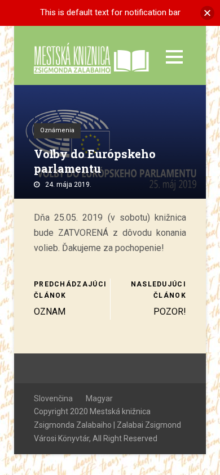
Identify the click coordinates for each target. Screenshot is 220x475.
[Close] (207, 13)
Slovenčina (53, 398)
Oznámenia (57, 130)
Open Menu (174, 57)
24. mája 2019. (68, 185)
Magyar (99, 398)
